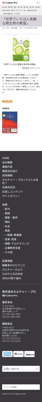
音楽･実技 (5, 10)
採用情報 (7, 175)
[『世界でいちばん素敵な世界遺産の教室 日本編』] (9, 122)
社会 (30, 7)
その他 (16, 14)
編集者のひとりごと (13, 265)
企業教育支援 (30, 10)
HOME (3, 28)
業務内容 (7, 166)
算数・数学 (17, 7)
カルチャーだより (12, 269)
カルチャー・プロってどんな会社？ (20, 181)
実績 (8, 28)
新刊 (3, 7)
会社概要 (7, 162)
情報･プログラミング (17, 10)
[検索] (36, 387)
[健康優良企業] (29, 354)
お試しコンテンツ (12, 191)
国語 (9, 7)
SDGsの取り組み (11, 278)
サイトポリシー (11, 196)
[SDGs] (7, 354)
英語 (36, 7)
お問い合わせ (11, 369)
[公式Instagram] (18, 354)
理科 (24, 7)
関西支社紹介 (10, 171)
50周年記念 (8, 187)
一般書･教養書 (6, 14)
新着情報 (7, 261)
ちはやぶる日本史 (12, 274)
